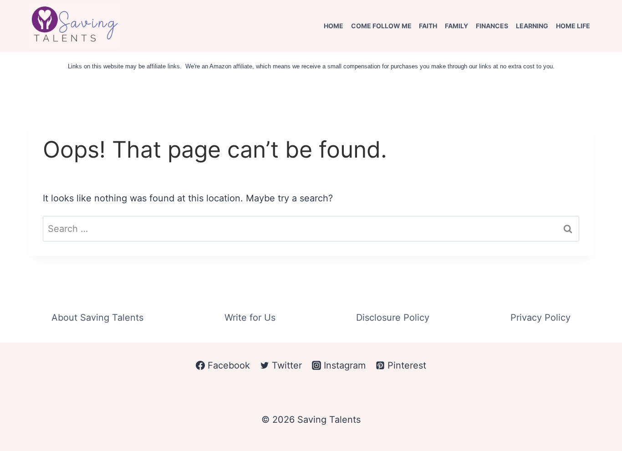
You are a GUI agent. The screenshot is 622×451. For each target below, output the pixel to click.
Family (456, 26)
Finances (492, 26)
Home (333, 26)
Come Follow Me (381, 26)
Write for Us (249, 317)
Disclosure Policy (392, 317)
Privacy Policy (540, 317)
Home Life (573, 26)
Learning (532, 26)
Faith (428, 26)
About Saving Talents (97, 317)
